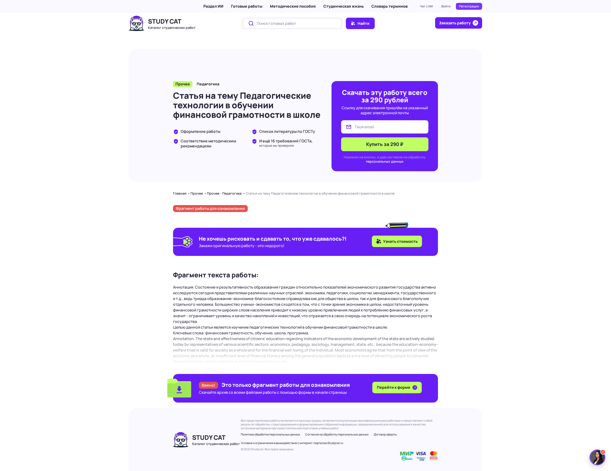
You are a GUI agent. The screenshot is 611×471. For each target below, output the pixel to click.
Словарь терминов (389, 6)
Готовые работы (246, 6)
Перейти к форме (394, 387)
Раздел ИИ (213, 6)
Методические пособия (293, 6)
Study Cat (164, 21)
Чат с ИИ (426, 6)
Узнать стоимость (400, 241)
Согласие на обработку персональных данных (337, 434)
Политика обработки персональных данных (270, 434)
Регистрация (469, 6)
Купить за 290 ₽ (384, 144)
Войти (446, 6)
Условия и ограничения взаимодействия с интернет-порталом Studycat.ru (292, 443)
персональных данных (385, 161)
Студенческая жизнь (343, 6)
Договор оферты (385, 434)
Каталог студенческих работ (171, 27)
